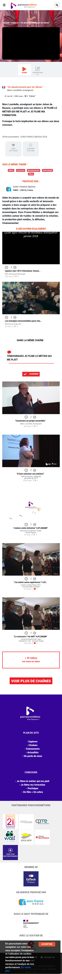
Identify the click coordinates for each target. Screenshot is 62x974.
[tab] (24, 69)
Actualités (33, 752)
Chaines (33, 745)
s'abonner (33, 374)
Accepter (47, 944)
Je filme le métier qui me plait (33, 781)
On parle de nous (33, 756)
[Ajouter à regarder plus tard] (7, 267)
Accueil (6, 23)
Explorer (14, 23)
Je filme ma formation (33, 784)
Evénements (33, 748)
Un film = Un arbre (33, 792)
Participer (33, 788)
